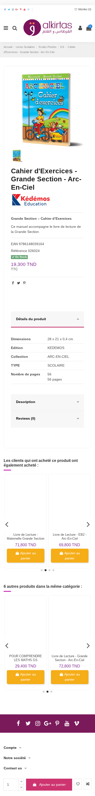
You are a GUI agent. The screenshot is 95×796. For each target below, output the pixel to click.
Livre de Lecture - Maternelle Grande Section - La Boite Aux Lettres (25, 538)
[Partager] (13, 283)
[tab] (47, 319)
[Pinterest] (24, 283)
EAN (14, 244)
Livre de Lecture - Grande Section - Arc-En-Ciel (69, 658)
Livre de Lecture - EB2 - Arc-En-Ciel (69, 536)
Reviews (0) (25, 418)
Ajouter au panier (52, 784)
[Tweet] (18, 283)
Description (25, 402)
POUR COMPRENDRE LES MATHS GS (25, 658)
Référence (19, 251)
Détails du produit (31, 319)
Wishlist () (84, 9)
